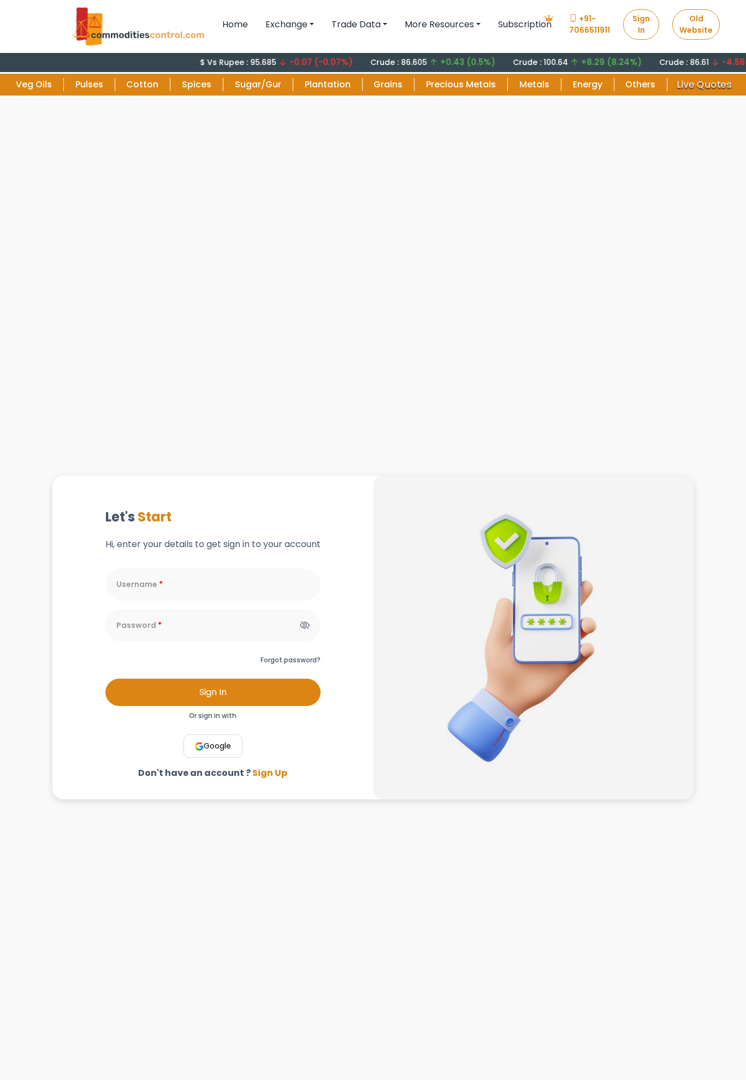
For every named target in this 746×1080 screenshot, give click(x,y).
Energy (587, 84)
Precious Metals (461, 84)
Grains (388, 84)
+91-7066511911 (589, 24)
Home (235, 24)
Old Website (696, 24)
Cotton (142, 84)
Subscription (525, 24)
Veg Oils (34, 84)
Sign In (641, 24)
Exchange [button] (286, 24)
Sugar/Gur (258, 84)
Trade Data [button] (356, 24)
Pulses (89, 84)
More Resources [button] (439, 24)
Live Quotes (704, 84)
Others (640, 84)
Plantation (328, 84)
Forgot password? (290, 659)
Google (217, 745)
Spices (196, 84)
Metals (534, 84)
